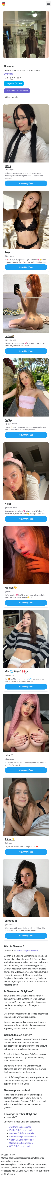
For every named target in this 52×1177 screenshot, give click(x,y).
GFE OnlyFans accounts (20, 1146)
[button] (48, 3)
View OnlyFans (26, 183)
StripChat (8, 74)
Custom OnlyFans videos (21, 1143)
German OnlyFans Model (26, 950)
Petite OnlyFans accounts (21, 1130)
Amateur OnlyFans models (21, 1133)
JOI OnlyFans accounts (20, 1127)
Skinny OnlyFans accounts (21, 1140)
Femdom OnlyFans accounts (22, 1136)
